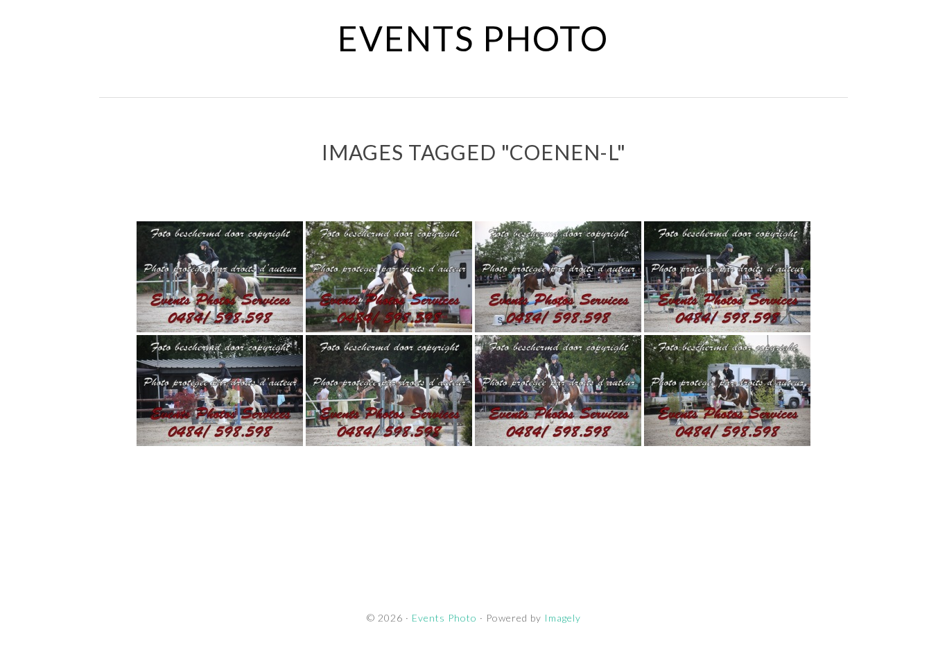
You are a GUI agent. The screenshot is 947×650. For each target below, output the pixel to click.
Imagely (562, 618)
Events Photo (473, 38)
